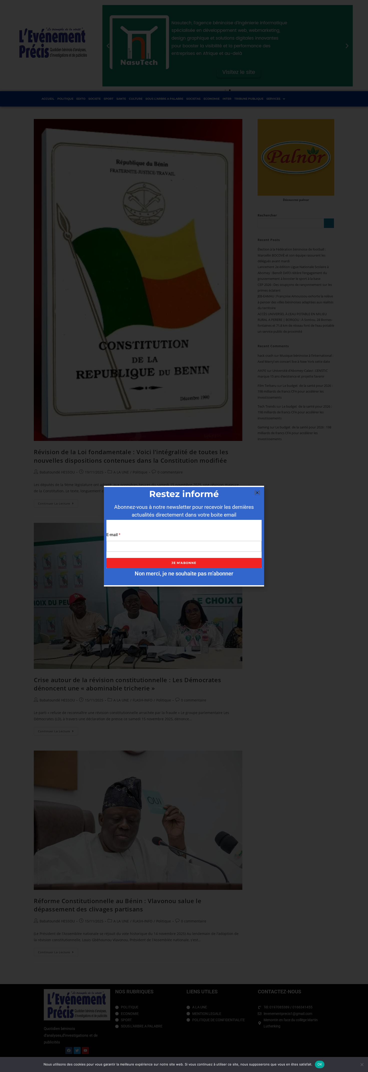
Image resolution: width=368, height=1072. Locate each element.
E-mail (113, 534)
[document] (184, 536)
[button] (257, 493)
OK (319, 1064)
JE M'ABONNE (183, 563)
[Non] (361, 1064)
